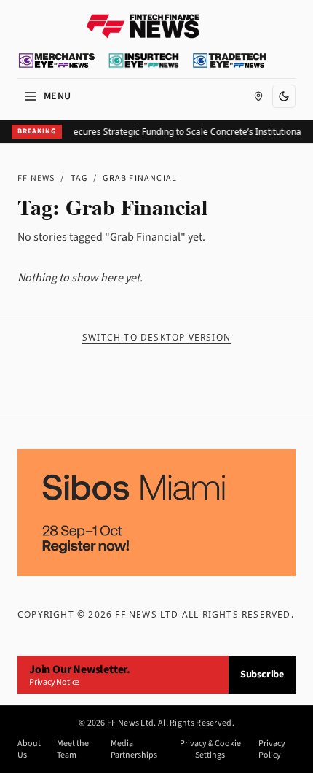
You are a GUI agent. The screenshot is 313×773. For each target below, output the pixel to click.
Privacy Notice (54, 682)
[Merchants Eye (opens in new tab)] (56, 60)
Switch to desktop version (156, 337)
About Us (29, 749)
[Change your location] (258, 96)
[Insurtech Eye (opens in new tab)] (144, 60)
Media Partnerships (134, 749)
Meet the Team (73, 749)
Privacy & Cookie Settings (210, 749)
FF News (36, 178)
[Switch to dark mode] (284, 96)
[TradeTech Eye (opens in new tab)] (229, 60)
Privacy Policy (271, 749)
